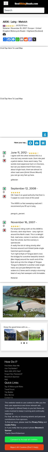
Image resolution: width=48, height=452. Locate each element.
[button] (6, 301)
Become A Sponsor (12, 376)
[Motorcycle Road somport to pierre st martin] (10, 335)
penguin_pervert (17, 213)
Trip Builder (9, 392)
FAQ (6, 379)
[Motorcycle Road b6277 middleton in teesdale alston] (34, 335)
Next (40, 334)
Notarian (6, 28)
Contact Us (9, 397)
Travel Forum (9, 389)
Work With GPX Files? (13, 371)
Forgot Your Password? (13, 374)
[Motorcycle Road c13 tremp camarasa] (22, 335)
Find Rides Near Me (12, 365)
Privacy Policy (37, 422)
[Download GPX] (45, 134)
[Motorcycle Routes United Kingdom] (4, 25)
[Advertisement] (24, 73)
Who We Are (9, 395)
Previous (7, 334)
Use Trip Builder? (11, 368)
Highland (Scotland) (35, 31)
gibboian (14, 179)
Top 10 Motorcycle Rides (14, 386)
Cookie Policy (10, 425)
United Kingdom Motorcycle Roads (22, 29)
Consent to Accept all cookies (23, 439)
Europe (31, 28)
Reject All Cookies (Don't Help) (24, 447)
